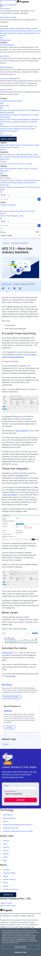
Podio (2, 117)
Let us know (10, 676)
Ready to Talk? (18, 216)
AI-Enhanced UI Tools (8, 126)
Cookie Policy (20, 939)
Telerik (22, 115)
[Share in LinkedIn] (14, 288)
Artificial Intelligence (7, 45)
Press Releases (18, 187)
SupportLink (13, 211)
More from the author (11, 697)
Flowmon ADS (7, 653)
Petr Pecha (8, 284)
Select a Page (6, 236)
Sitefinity (16, 115)
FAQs (7, 159)
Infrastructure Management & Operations (24, 119)
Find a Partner (5, 168)
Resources (4, 152)
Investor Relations (6, 187)
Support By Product (7, 145)
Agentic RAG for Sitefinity (29, 28)
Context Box (36, 31)
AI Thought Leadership (8, 17)
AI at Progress (5, 8)
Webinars (29, 154)
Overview (9, 727)
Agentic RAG (14, 28)
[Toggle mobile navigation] (1, 229)
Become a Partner (17, 168)
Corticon (28, 110)
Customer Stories (9, 873)
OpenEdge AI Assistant (8, 33)
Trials (5, 844)
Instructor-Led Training (8, 164)
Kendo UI (28, 115)
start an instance (10, 495)
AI (1, 6)
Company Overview (7, 180)
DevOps (3, 119)
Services (3, 150)
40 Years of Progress (10, 889)
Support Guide (5, 147)
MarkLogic (4, 110)
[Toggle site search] (1, 218)
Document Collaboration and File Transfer (18, 831)
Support (3, 143)
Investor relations (9, 879)
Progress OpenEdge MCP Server (28, 33)
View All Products (8, 139)
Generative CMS (26, 31)
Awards (5, 876)
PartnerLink (22, 211)
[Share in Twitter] (9, 288)
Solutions (4, 42)
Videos (35, 154)
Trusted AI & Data (6, 101)
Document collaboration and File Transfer (20, 129)
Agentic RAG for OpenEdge (9, 31)
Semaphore (12, 110)
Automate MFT (9, 132)
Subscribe (20, 800)
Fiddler (30, 126)
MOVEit (7, 117)
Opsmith (3, 36)
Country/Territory (10, 791)
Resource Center (14, 154)
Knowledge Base (17, 157)
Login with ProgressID (8, 205)
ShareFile (35, 115)
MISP (21, 476)
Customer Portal (20, 145)
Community (15, 147)
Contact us (8, 895)
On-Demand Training (24, 164)
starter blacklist (22, 431)
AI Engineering (5, 40)
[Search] (1, 192)
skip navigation (8, 2)
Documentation (5, 157)
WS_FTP (9, 136)
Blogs (26, 157)
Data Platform (5, 28)
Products (4, 98)
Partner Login (29, 168)
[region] (20, 942)
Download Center (33, 145)
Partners (4, 166)
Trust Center (29, 187)
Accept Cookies (20, 947)
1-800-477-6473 (6, 216)
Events (30, 157)
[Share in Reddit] (20, 288)
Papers (22, 154)
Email (6, 786)
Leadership (18, 180)
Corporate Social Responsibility (11, 183)
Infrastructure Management (10, 78)
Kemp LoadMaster (13, 122)
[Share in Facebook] (3, 288)
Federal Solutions (6, 90)
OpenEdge (10, 112)
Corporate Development (31, 180)
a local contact (10, 906)
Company (4, 176)
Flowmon (3, 122)
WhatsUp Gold (25, 122)
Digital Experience (6, 67)
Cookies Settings (20, 952)
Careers (37, 187)
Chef (8, 119)
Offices (2, 189)
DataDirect (20, 110)
